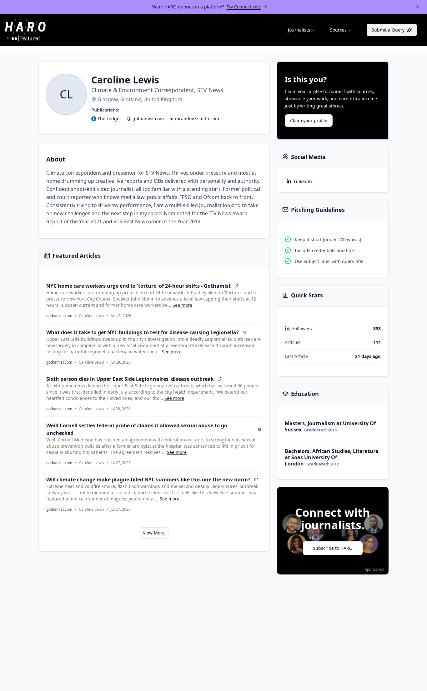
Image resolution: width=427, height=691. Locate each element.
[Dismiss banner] (417, 7)
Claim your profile (308, 120)
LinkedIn (303, 181)
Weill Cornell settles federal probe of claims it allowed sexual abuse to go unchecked (136, 429)
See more (182, 305)
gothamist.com (148, 119)
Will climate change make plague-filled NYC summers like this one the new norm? (148, 479)
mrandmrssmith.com (197, 119)
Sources (338, 30)
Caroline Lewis (91, 315)
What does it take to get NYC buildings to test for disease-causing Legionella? (142, 332)
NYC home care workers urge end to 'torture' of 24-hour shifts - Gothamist (138, 285)
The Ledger (109, 119)
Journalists (299, 30)
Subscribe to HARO (333, 548)
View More (154, 533)
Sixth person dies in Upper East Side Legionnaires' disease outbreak (130, 378)
